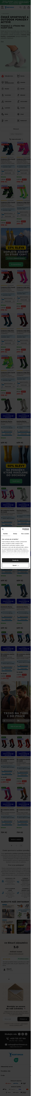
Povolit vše (15, 560)
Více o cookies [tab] (25, 533)
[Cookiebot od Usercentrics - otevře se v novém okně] (22, 529)
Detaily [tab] (15, 533)
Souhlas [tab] (5, 533)
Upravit (15, 565)
